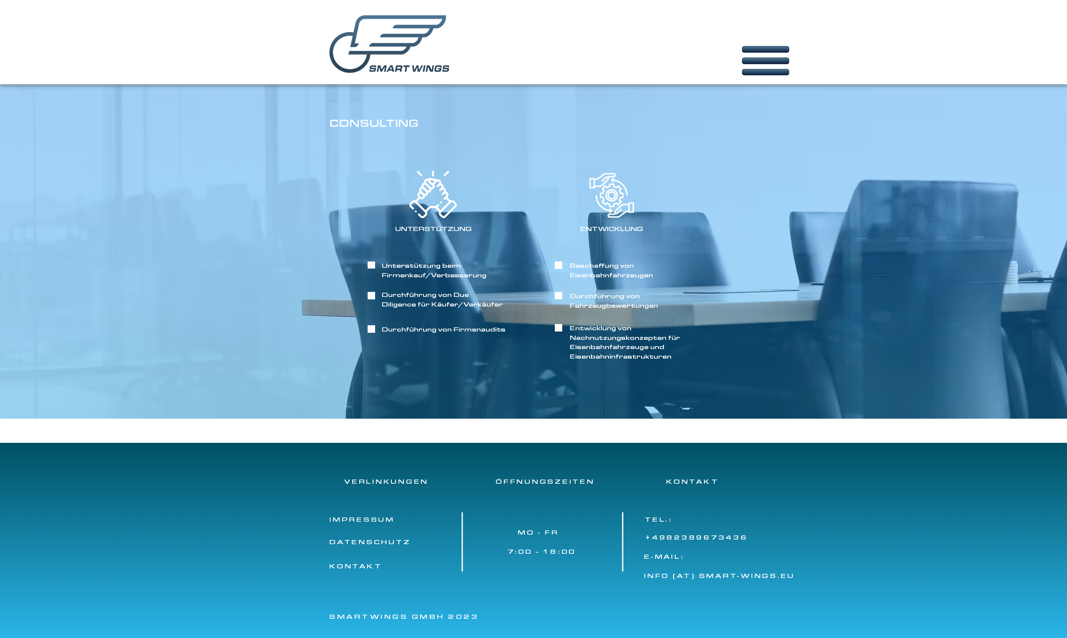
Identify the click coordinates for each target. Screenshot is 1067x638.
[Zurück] (47, 540)
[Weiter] (1020, 540)
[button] (771, 61)
